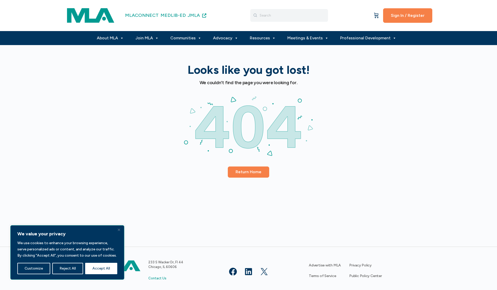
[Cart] (376, 15)
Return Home (248, 171)
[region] (67, 252)
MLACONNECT (142, 15)
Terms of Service (322, 276)
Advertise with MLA (325, 265)
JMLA (194, 15)
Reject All (68, 268)
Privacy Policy (360, 265)
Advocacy (222, 37)
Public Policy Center (365, 276)
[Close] (119, 230)
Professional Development (365, 37)
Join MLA (144, 37)
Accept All (101, 268)
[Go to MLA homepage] (90, 15)
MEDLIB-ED (173, 15)
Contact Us (157, 278)
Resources (260, 37)
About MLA (107, 37)
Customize (34, 268)
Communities (183, 37)
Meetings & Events (305, 37)
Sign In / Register (408, 15)
